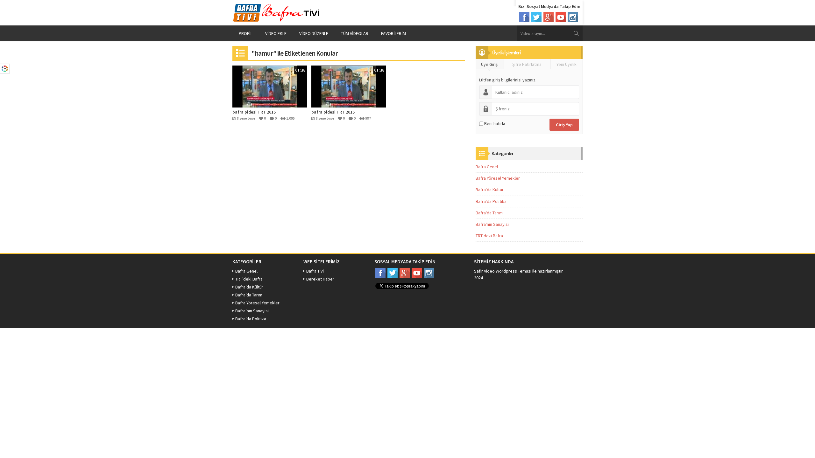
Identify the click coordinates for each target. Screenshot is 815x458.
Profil (245, 33)
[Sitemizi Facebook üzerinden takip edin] (524, 17)
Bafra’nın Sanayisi (252, 311)
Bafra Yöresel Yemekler (498, 178)
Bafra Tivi (315, 271)
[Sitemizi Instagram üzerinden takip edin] (573, 17)
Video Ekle (276, 33)
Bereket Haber (320, 279)
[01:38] (269, 86)
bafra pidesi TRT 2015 (254, 112)
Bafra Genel (487, 167)
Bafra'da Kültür (490, 189)
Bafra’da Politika (250, 319)
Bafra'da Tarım (489, 213)
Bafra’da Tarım (248, 295)
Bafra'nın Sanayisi (492, 224)
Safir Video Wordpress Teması (502, 271)
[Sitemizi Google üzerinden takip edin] (548, 17)
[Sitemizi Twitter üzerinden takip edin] (536, 17)
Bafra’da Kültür (249, 287)
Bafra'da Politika (491, 201)
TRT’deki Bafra (249, 279)
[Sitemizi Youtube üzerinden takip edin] (561, 17)
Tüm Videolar (354, 33)
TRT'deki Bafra (489, 236)
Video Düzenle (313, 33)
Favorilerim (393, 33)
